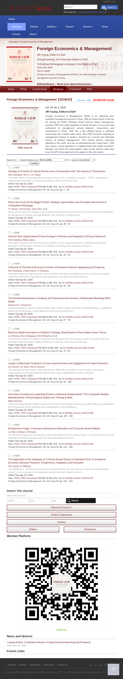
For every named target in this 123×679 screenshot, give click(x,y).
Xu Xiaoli (24, 367)
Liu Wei (11, 432)
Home (11, 19)
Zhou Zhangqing (28, 336)
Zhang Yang (24, 209)
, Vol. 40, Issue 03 (33, 189)
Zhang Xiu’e (14, 305)
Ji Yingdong (43, 270)
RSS (89, 89)
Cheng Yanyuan (37, 367)
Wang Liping (28, 240)
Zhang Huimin (29, 270)
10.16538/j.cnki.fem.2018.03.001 (77, 186)
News (105, 26)
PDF (24, 186)
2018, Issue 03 (25, 147)
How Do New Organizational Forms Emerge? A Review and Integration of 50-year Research (57, 236)
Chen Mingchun (44, 336)
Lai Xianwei (13, 367)
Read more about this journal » (74, 84)
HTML (17, 186)
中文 (114, 2)
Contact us (62, 665)
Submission (35, 665)
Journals (16, 26)
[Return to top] (113, 669)
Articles (34, 26)
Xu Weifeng (25, 466)
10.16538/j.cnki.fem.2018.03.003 (77, 252)
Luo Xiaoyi (35, 174)
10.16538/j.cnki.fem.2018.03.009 (77, 444)
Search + (104, 12)
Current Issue (40, 89)
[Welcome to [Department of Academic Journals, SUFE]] (31, 7)
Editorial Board (45, 84)
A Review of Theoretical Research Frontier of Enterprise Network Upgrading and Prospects (56, 267)
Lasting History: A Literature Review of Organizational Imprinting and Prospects (49, 642)
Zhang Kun (26, 305)
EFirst (23, 89)
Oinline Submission (61, 514)
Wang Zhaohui (15, 401)
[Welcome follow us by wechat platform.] (61, 584)
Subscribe (49, 665)
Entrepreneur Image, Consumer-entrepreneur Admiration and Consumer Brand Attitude (54, 428)
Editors (33, 529)
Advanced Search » (61, 507)
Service (87, 26)
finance (81, 12)
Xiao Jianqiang (15, 174)
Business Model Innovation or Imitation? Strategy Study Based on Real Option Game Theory (57, 332)
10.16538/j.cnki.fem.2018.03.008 (77, 413)
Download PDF (35, 186)
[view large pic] (25, 126)
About (32, 34)
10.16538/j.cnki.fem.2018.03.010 (77, 478)
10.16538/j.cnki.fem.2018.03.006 (78, 348)
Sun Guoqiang (15, 270)
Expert (69, 26)
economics (91, 12)
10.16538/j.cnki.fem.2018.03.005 (77, 317)
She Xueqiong (15, 240)
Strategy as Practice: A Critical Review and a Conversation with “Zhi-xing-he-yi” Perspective (56, 171)
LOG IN (107, 2)
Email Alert (75, 89)
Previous (81, 100)
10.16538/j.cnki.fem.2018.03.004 (77, 283)
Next (89, 100)
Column (16, 34)
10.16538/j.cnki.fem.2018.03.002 (77, 221)
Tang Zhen (37, 209)
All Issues (58, 89)
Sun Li (26, 174)
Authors (51, 26)
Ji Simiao (20, 432)
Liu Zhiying (13, 336)
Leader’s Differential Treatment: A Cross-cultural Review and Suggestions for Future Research (58, 363)
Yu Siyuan (13, 209)
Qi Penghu (31, 432)
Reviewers (90, 529)
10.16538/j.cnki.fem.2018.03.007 (77, 379)
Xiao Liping (13, 466)
